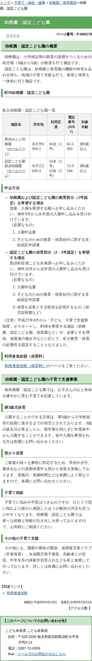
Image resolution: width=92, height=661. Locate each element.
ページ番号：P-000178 (74, 34)
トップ (5, 3)
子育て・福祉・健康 (29, 3)
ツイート (13, 35)
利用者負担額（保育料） (25, 366)
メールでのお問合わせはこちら (42, 654)
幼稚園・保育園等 (63, 3)
